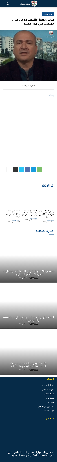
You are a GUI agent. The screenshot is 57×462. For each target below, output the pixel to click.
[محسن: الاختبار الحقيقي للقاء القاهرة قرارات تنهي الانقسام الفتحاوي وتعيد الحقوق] (46, 199)
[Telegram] (33, 169)
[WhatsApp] (39, 169)
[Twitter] (21, 169)
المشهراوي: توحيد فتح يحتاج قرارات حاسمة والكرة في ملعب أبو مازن (29, 213)
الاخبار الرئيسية (50, 220)
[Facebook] (27, 169)
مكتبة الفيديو (47, 14)
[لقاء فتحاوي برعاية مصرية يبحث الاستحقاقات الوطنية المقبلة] (12, 199)
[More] (9, 169)
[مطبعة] (15, 169)
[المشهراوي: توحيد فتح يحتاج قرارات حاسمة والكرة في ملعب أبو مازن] (29, 199)
